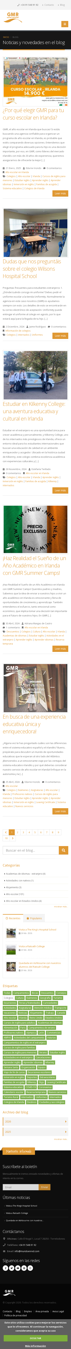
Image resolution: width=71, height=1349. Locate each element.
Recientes (14, 918)
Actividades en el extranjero (18, 1057)
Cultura (36, 631)
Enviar (44, 1187)
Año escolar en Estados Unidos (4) (24, 900)
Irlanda (36, 176)
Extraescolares (47, 1077)
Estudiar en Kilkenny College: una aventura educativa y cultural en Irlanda (34, 411)
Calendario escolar (13, 1092)
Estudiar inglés (22, 180)
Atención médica (43, 1007)
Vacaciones (9, 1012)
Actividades (10, 1007)
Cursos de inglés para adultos (19, 1022)
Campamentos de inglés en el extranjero (25, 1042)
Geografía (45, 997)
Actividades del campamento (29, 1037)
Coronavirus (45, 1087)
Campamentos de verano (42, 1027)
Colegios (11, 176)
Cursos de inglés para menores (20, 1052)
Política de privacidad (15, 1315)
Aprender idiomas (44, 639)
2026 (8, 1121)
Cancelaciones (43, 1057)
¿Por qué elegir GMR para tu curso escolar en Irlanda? (33, 113)
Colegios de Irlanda (34, 188)
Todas (7, 992)
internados (23, 334)
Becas (35, 992)
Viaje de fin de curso (14, 1072)
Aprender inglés (40, 180)
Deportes (32, 1077)
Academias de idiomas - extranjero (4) (26, 873)
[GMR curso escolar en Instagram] (30, 1268)
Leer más (60, 193)
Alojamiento (36, 1012)
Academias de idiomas (15, 635)
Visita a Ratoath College (32, 946)
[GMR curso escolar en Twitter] (11, 1268)
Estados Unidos (54, 1017)
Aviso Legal (58, 1311)
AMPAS (7, 1037)
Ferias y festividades (29, 1002)
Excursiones (10, 1002)
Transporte (60, 1007)
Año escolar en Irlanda (17, 172)
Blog (62, 4)
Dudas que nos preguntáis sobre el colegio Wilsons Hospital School (32, 269)
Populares (35, 918)
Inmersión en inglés (24, 184)
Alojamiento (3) (13, 887)
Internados (55, 1097)
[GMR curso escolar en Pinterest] (24, 1268)
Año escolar (24, 176)
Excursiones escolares (39, 1072)
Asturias (51, 1037)
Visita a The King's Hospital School (37, 929)
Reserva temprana (36, 1092)
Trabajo (50, 1012)
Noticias (23, 1012)
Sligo (41, 1082)
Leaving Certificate (45, 802)
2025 (8, 1131)
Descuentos (13, 631)
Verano (43, 1052)
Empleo (28, 1311)
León (41, 1032)
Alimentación (10, 1027)
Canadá (61, 1012)
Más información (35, 1346)
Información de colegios (18, 330)
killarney (50, 1062)
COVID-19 (31, 1087)
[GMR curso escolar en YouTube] (18, 1268)
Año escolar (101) (15, 894)
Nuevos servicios (24, 806)
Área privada (42, 1311)
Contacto (49, 4)
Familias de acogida (46, 184)
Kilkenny (52, 481)
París (22, 1027)
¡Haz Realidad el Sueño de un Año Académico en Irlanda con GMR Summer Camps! (34, 565)
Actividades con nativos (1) (20, 880)
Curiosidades (50, 1002)
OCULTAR (35, 1338)
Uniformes (37, 334)
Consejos (61, 992)
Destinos (31, 1102)
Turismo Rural (11, 1097)
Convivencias (53, 1032)
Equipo (42, 1067)
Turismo (58, 997)
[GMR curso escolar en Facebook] (5, 1268)
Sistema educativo (12, 188)
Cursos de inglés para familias (19, 1047)
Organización (28, 1067)
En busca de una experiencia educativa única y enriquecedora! (34, 724)
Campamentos (21, 992)
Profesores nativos (22, 794)
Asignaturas (37, 790)
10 (6, 838)
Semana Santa (11, 1067)
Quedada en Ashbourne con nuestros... (25, 1220)
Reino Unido (36, 1017)
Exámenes (23, 790)
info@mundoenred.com (27, 1251)
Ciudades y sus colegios (51, 1102)
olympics (31, 1032)
